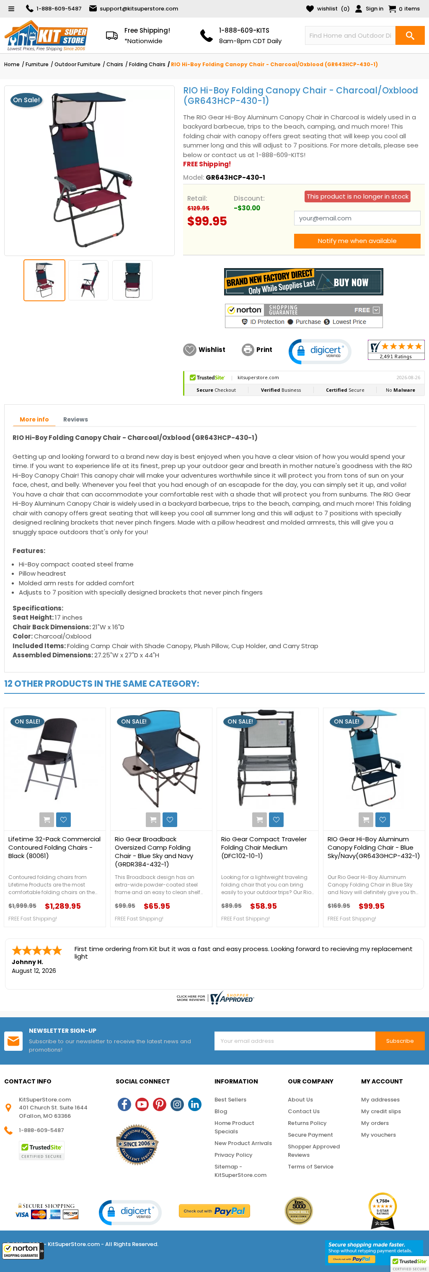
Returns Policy (307, 1123)
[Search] (410, 35)
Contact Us (304, 1111)
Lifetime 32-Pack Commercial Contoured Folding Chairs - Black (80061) (54, 847)
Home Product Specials (234, 1127)
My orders (375, 1123)
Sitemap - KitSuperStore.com (240, 1171)
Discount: (249, 198)
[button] (23, 1251)
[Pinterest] (159, 1104)
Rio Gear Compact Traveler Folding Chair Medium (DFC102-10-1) (264, 847)
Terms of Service (310, 1167)
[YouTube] (142, 1104)
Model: (193, 177)
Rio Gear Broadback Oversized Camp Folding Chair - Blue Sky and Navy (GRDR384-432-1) (154, 852)
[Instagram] (177, 1104)
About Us (300, 1100)
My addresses (380, 1100)
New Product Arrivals (243, 1143)
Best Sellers (230, 1100)
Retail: (197, 198)
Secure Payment (310, 1135)
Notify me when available (357, 240)
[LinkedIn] (195, 1104)
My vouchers (378, 1135)
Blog (220, 1111)
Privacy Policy (233, 1155)
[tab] (34, 420)
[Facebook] (124, 1104)
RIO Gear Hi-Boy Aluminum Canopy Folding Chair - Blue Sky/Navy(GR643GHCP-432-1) (374, 847)
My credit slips (381, 1111)
